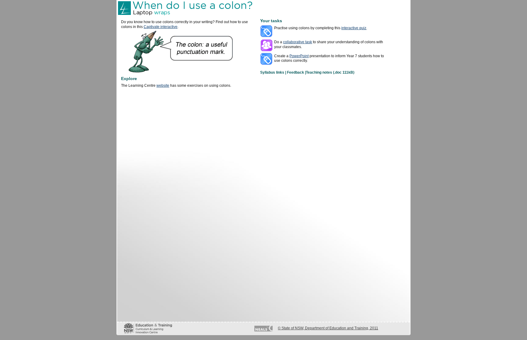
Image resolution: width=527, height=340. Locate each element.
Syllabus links (272, 72)
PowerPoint (299, 56)
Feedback (295, 72)
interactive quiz (353, 28)
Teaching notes (319, 72)
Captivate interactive (160, 27)
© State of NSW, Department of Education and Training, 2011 (328, 328)
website (162, 85)
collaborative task (297, 42)
